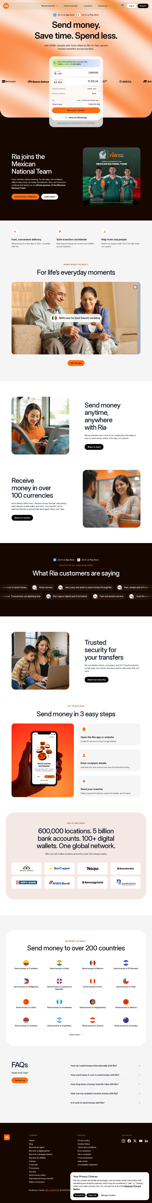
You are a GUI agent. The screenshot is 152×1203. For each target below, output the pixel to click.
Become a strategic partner (40, 1154)
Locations (88, 6)
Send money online (37, 1175)
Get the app (76, 363)
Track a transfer (71, 6)
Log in (131, 6)
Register (143, 6)
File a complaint (84, 1154)
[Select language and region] (123, 6)
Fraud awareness (85, 1158)
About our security (96, 679)
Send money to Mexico (25, 196)
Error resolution (84, 1151)
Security (32, 1171)
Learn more (61, 123)
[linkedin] (146, 1141)
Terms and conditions (87, 1147)
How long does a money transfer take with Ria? (94, 1084)
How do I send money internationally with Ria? (94, 1065)
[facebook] (129, 1141)
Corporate (33, 1164)
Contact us (19, 1080)
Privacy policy (84, 1140)
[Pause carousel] (135, 287)
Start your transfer (76, 110)
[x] (135, 1141)
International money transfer (41, 1178)
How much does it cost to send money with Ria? (95, 1075)
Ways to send (94, 447)
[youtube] (140, 1141)
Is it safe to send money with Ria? (88, 1102)
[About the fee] (99, 100)
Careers (32, 1161)
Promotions (34, 1168)
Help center (83, 1161)
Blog (31, 1144)
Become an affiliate (37, 1158)
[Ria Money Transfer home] (6, 6)
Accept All (79, 1195)
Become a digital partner (39, 1151)
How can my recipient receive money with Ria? (94, 1093)
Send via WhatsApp (78, 117)
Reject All (92, 1195)
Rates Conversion (36, 1182)
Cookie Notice (84, 1144)
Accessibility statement (88, 1164)
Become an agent (36, 1147)
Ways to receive (22, 518)
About (31, 1140)
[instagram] (123, 1141)
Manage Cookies (108, 1195)
